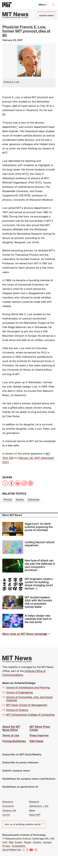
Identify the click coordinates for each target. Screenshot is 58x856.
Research (34, 801)
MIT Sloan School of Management (26, 704)
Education (7, 801)
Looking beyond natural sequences (39, 544)
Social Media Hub (11, 849)
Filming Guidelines (14, 741)
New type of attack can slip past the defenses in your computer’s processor (40, 565)
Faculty (20, 499)
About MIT (35, 814)
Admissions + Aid (38, 806)
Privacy (6, 846)
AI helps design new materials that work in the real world (38, 619)
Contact (47, 842)
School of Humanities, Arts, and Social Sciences (29, 699)
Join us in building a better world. (22, 824)
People (27, 842)
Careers (37, 842)
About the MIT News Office (11, 728)
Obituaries (33, 499)
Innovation (8, 806)
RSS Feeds (36, 741)
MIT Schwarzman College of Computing (30, 714)
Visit (4, 842)
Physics (8, 499)
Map (11, 842)
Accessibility (19, 846)
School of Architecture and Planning (28, 687)
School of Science (17, 709)
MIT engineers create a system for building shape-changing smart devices (39, 583)
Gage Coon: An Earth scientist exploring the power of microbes (39, 527)
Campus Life (9, 810)
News (32, 810)
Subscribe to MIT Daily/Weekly (21, 754)
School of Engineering (19, 692)
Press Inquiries (39, 735)
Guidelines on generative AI (20, 786)
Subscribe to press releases (20, 762)
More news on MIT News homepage (24, 633)
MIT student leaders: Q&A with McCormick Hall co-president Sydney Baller (38, 602)
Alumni (6, 814)
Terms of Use (10, 735)
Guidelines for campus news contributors (28, 778)
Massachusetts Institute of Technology (24, 835)
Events (18, 842)
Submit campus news (16, 770)
